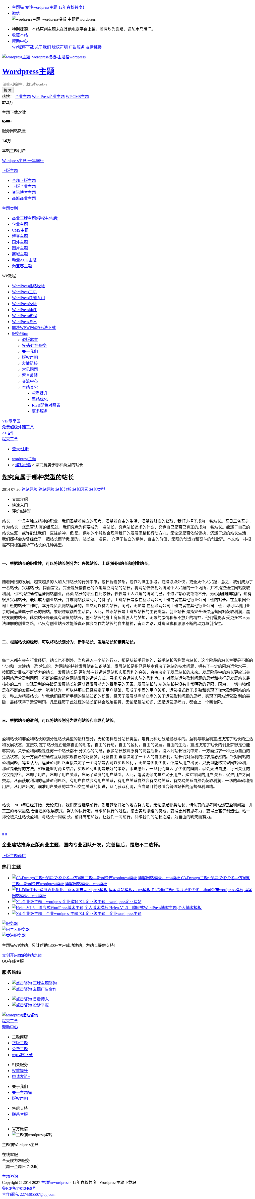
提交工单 (10, 439)
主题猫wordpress (54, 1182)
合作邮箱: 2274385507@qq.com (28, 1194)
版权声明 (60, 47)
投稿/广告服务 (34, 345)
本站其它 (30, 387)
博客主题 (20, 236)
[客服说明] (20, 1015)
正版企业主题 (24, 186)
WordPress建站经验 (28, 286)
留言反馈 (30, 375)
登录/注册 (20, 449)
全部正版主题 (24, 180)
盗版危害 (30, 339)
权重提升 (40, 393)
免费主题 (20, 1049)
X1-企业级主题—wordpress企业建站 (110, 902)
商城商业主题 (24, 198)
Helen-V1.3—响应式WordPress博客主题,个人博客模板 (155, 908)
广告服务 (77, 47)
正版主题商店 (14, 856)
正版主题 (10, 170)
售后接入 (40, 999)
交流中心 (30, 381)
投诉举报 (40, 1005)
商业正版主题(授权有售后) (35, 218)
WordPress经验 (24, 304)
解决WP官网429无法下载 (34, 328)
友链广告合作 (44, 989)
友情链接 (94, 47)
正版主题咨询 (44, 983)
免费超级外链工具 (18, 427)
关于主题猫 (22, 1092)
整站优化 (40, 399)
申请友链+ (21, 1077)
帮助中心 (20, 41)
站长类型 (97, 489)
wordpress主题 (24, 459)
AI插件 (8, 433)
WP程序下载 (23, 47)
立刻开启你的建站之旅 (22, 955)
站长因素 (80, 489)
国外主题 (20, 242)
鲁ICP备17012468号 (19, 1188)
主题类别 (10, 208)
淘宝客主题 (22, 266)
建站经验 (23, 465)
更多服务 (40, 411)
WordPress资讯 (24, 322)
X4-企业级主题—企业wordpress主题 (110, 913)
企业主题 (23, 96)
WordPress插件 (24, 310)
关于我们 (43, 47)
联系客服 (20, 1114)
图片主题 (20, 248)
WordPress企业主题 (48, 96)
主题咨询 (10, 1176)
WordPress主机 (24, 292)
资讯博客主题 (24, 192)
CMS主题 (20, 230)
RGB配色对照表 (46, 405)
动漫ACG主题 (24, 260)
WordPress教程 (24, 316)
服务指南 (20, 333)
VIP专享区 (11, 421)
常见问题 (30, 369)
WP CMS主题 (77, 96)
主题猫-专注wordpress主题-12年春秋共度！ (49, 7)
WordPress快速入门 (28, 298)
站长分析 (63, 489)
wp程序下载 (22, 1055)
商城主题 (20, 254)
